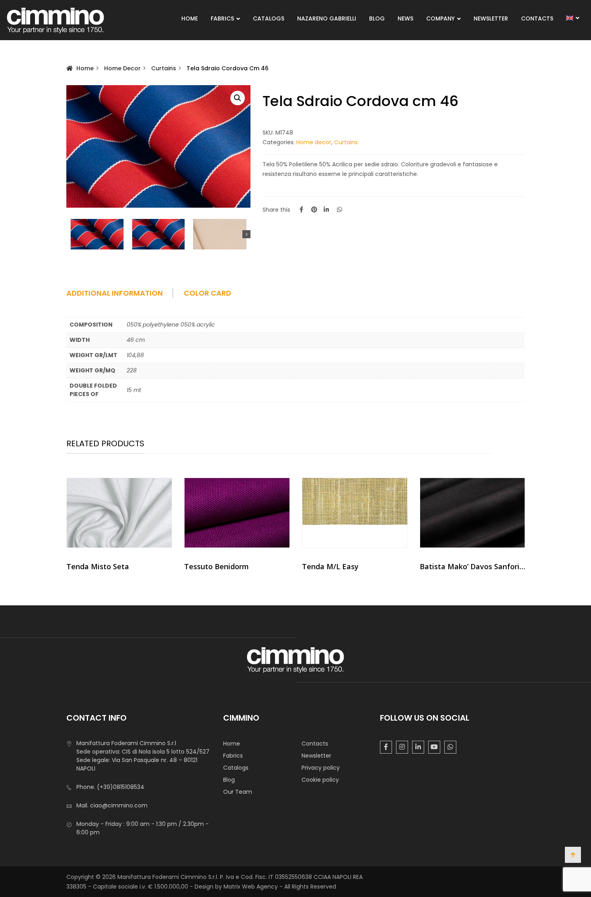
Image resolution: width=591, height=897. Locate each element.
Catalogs (268, 18)
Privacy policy (321, 768)
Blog (377, 18)
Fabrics (222, 18)
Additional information (114, 293)
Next (246, 234)
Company (440, 18)
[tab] (124, 296)
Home (189, 18)
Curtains (163, 68)
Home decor (122, 68)
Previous (70, 234)
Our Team (237, 792)
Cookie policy (320, 780)
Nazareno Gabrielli (326, 18)
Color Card (207, 293)
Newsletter (491, 18)
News (405, 18)
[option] (119, 527)
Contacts (537, 18)
